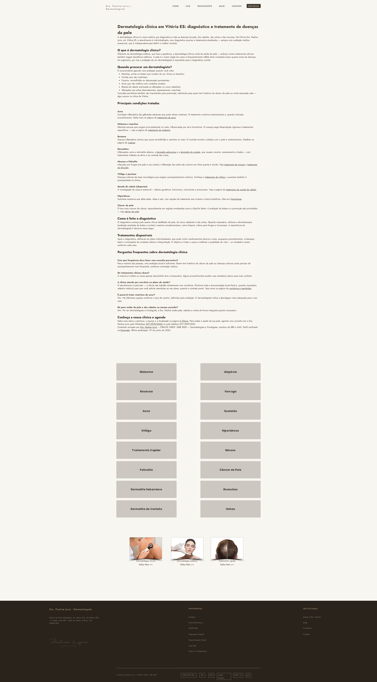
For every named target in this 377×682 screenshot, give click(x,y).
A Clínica (184, 321)
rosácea (131, 142)
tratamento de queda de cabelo (241, 189)
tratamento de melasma (159, 130)
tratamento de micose (234, 164)
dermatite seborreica (166, 152)
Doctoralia (125, 330)
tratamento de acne (166, 117)
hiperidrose (236, 199)
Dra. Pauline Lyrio (148, 327)
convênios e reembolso (240, 288)
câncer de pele (132, 211)
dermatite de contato (190, 152)
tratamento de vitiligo (215, 177)
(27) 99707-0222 (154, 324)
